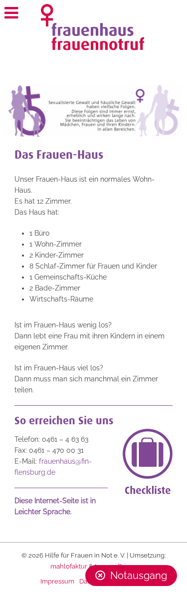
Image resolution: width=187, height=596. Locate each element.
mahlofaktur (68, 566)
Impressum (57, 581)
